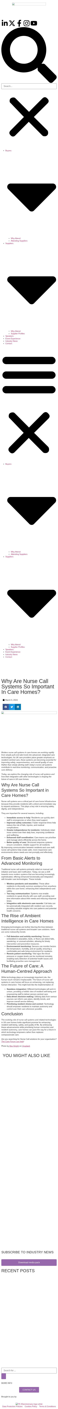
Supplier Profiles (18, 333)
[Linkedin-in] (4, 23)
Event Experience (12, 338)
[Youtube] (33, 23)
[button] (29, 55)
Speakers (9, 336)
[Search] (3, 1376)
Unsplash (26, 1046)
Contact (8, 343)
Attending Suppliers (19, 241)
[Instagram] (26, 23)
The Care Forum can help (12, 1041)
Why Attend (16, 238)
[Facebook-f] (19, 23)
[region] (29, 668)
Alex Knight (14, 1046)
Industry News (11, 341)
